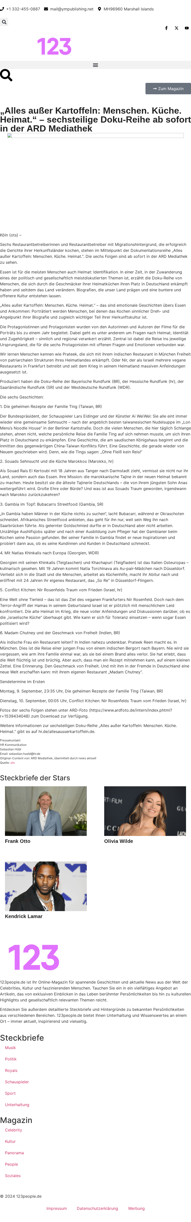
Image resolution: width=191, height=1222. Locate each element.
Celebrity (13, 1129)
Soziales (13, 1175)
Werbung (136, 1208)
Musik (10, 1047)
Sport (10, 1093)
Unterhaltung (17, 1104)
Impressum (57, 1208)
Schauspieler (17, 1081)
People (11, 1164)
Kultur (10, 1141)
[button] (4, 22)
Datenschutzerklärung (97, 1208)
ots (12, 762)
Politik (11, 1059)
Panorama (14, 1152)
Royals (11, 1070)
